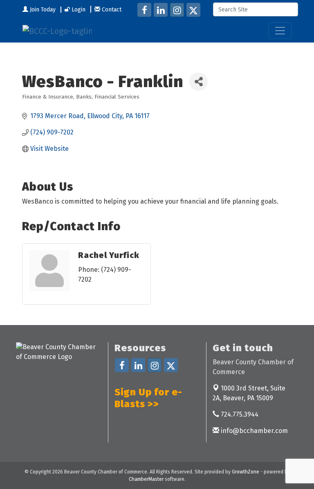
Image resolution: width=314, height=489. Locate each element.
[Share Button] (198, 81)
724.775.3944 (238, 414)
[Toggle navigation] (280, 30)
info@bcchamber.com (253, 431)
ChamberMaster (146, 479)
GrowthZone (245, 472)
